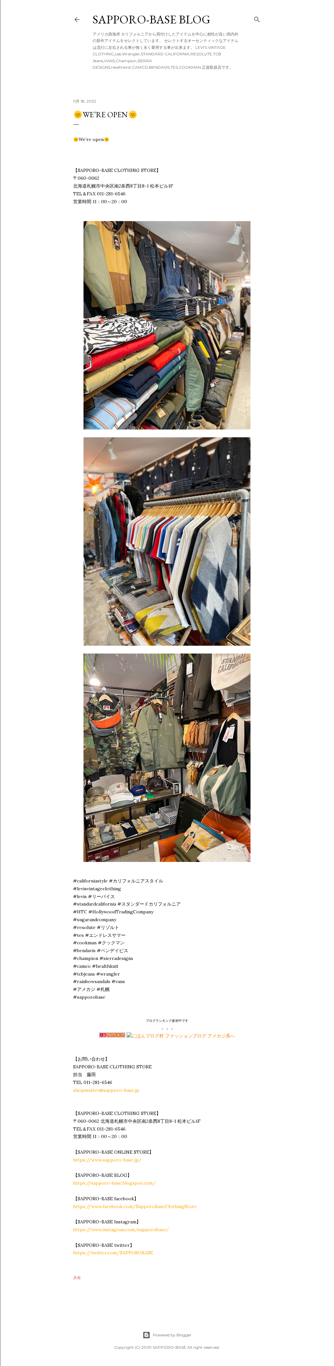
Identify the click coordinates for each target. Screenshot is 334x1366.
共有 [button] (77, 1277)
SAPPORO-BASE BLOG (151, 19)
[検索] (257, 18)
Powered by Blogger (172, 1334)
